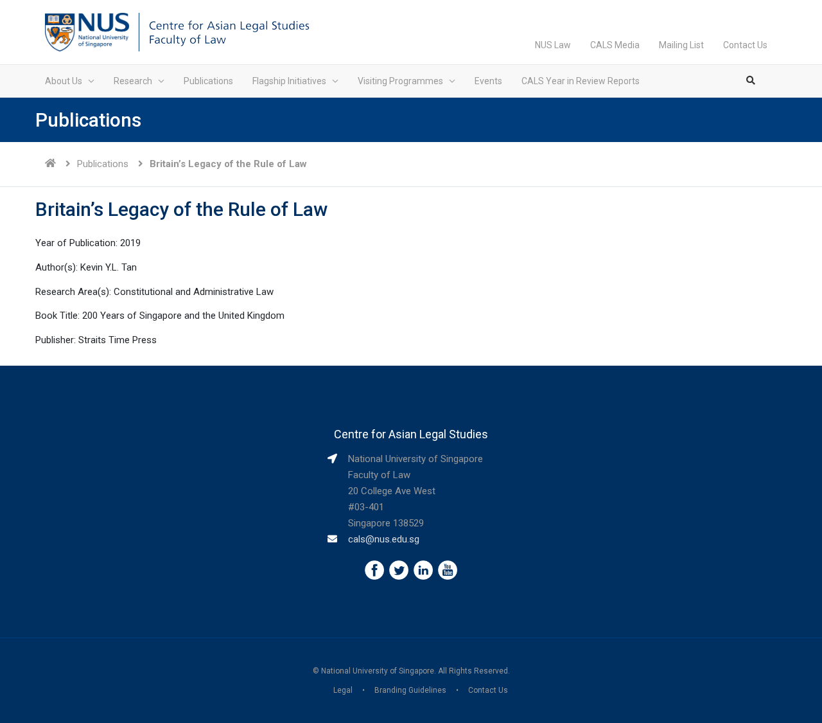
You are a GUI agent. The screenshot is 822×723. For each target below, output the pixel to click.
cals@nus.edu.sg (383, 539)
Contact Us (745, 45)
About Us (63, 81)
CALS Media (615, 45)
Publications (208, 81)
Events (488, 81)
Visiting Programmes (400, 81)
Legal (343, 690)
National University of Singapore (377, 670)
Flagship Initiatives (289, 81)
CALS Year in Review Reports (580, 81)
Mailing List (681, 45)
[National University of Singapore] (87, 31)
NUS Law (553, 45)
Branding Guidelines (410, 690)
